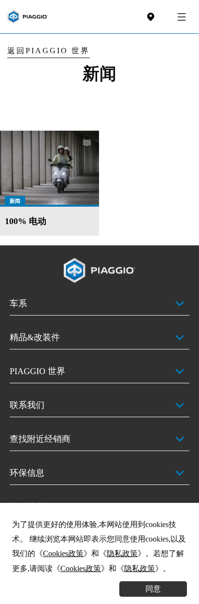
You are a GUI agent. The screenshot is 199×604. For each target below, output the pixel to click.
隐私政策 (122, 553)
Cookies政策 (63, 553)
